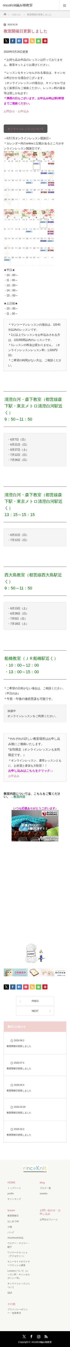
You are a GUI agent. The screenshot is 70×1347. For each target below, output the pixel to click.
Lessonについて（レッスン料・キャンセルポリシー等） (18, 1274)
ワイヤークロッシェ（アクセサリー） (17, 1254)
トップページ (14, 1188)
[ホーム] (5, 13)
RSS (45, 1336)
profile (10, 1193)
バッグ (10, 1232)
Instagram (38, 1336)
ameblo (43, 1193)
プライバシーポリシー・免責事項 (17, 1311)
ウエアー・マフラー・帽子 (18, 1245)
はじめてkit (13, 1221)
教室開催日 (13, 1215)
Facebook (31, 1336)
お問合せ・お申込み (16, 111)
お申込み (13, 776)
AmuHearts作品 (15, 1237)
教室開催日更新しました (19, 1046)
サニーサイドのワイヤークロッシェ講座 (18, 1263)
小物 (9, 1227)
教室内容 (19, 796)
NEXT (35, 1010)
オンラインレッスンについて (25, 128)
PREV (35, 1001)
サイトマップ (14, 1199)
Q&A (9, 1292)
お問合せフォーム (49, 1219)
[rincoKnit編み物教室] (35, 1170)
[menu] (64, 5)
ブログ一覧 (45, 1188)
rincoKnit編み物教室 (18, 5)
